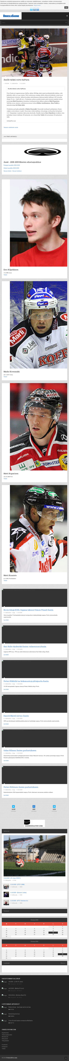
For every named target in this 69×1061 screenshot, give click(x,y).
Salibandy (14, 887)
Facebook (4, 1044)
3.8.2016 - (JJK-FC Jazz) (16, 981)
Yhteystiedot (5, 1040)
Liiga (13, 612)
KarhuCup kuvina (14, 1014)
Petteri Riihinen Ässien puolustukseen (21, 787)
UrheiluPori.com (11, 1058)
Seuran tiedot (7, 171)
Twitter (4, 1048)
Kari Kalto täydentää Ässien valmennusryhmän (25, 646)
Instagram (5, 1046)
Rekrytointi (5, 1038)
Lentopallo (13, 997)
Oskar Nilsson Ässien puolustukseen (20, 750)
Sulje (66, 7)
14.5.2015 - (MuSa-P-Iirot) (16, 988)
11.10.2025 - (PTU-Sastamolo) (19, 900)
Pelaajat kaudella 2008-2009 (12, 165)
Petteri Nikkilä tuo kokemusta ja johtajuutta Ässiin (26, 681)
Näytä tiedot (37, 5)
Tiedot (5, 274)
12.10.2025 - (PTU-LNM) (17, 884)
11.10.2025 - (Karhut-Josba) (18, 892)
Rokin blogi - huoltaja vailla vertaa (20, 1007)
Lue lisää (6, 620)
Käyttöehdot (5, 1032)
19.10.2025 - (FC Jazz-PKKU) (12, 878)
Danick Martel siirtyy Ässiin (16, 716)
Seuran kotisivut (16, 171)
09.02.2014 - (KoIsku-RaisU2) (17, 995)
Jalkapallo (8, 880)
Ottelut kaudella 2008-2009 (11, 168)
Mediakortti (5, 1036)
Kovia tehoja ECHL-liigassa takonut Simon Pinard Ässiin (28, 610)
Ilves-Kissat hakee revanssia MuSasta (21, 1020)
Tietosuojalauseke (7, 1034)
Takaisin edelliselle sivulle (11, 127)
